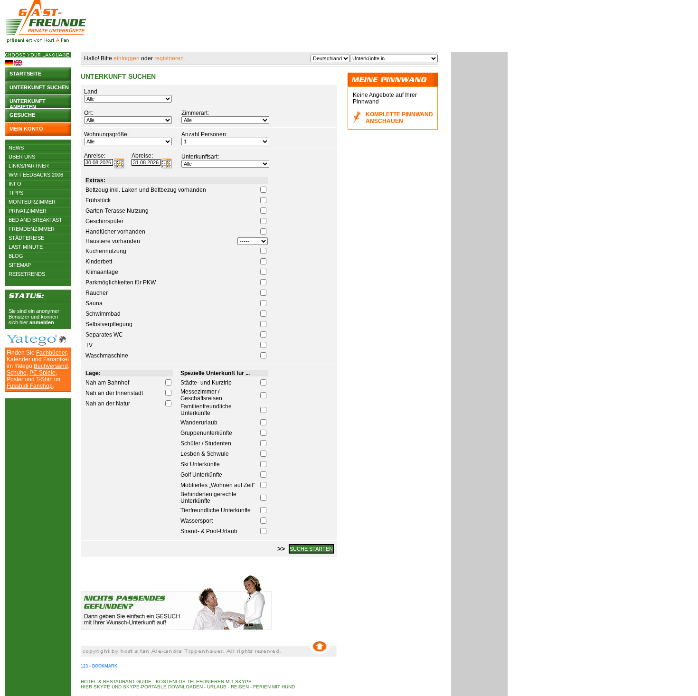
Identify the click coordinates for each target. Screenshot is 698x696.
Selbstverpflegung (108, 324)
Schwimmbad (103, 313)
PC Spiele (42, 372)
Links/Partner (29, 166)
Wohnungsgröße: (106, 134)
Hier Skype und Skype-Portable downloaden (142, 686)
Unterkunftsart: (200, 156)
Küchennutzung (105, 251)
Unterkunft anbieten (27, 103)
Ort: (88, 113)
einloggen (126, 58)
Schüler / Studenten (205, 443)
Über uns (22, 157)
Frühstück (98, 200)
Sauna (94, 303)
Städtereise (26, 238)
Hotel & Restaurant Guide (116, 681)
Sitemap (20, 265)
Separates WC (104, 334)
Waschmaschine (106, 355)
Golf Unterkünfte (201, 474)
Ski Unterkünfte (200, 464)
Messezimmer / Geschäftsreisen (201, 395)
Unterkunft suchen (39, 87)
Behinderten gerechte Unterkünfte (208, 497)
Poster (15, 379)
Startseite (25, 73)
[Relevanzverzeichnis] (62, 341)
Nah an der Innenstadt (114, 393)
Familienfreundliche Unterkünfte (206, 409)
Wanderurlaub (198, 422)
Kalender (18, 359)
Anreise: (94, 155)
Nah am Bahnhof (107, 382)
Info (15, 184)
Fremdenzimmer (32, 229)
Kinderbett (98, 261)
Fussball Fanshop (30, 386)
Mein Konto (26, 129)
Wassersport (196, 520)
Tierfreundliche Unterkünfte (215, 510)
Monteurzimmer (32, 202)
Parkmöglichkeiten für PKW (120, 282)
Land (90, 91)
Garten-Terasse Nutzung (117, 210)
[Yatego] (32, 343)
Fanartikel (56, 359)
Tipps (16, 193)
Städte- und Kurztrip (206, 382)
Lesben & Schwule (204, 454)
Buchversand (51, 366)
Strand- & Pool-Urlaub (208, 531)
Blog (16, 256)
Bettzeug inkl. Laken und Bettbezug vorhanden (145, 190)
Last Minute (26, 247)
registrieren (169, 58)
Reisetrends (27, 274)
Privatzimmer (28, 211)
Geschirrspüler (104, 221)
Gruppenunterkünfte (206, 433)
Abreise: (142, 155)
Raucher (96, 293)
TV (89, 345)
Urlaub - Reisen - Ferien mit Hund (251, 686)
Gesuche (22, 115)
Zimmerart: (195, 113)
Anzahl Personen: (204, 134)
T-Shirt (44, 379)
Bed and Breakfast (35, 220)
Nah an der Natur (107, 403)
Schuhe (17, 372)
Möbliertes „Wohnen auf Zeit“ (217, 485)
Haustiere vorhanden (112, 241)
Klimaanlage (101, 272)
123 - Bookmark (99, 666)
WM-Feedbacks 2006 (36, 175)
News (16, 147)
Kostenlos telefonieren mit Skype (204, 681)
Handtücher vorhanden (115, 231)
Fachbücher (51, 352)
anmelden (41, 322)
